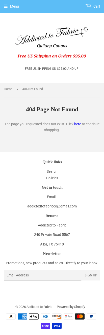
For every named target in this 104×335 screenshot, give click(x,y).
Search (52, 171)
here (77, 124)
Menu (14, 6)
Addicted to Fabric (39, 307)
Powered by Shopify (71, 307)
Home (8, 89)
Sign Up (91, 275)
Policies (52, 178)
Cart (96, 6)
